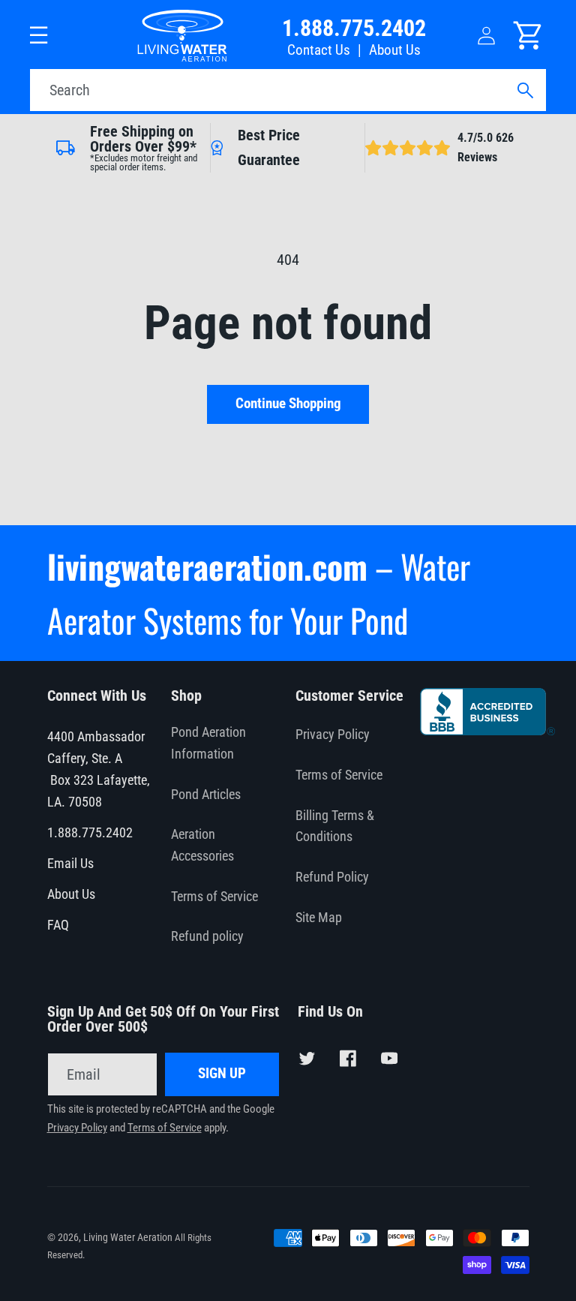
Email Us (70, 863)
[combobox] (288, 90)
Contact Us (318, 50)
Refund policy (207, 936)
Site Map (319, 917)
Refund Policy (332, 877)
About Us (395, 50)
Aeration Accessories (202, 845)
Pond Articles (206, 794)
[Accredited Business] (488, 730)
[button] (39, 35)
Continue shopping (288, 403)
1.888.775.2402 (354, 28)
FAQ (58, 925)
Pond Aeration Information (208, 743)
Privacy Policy (333, 734)
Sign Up (222, 1073)
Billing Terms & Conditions (335, 826)
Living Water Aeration (127, 1237)
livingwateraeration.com (207, 566)
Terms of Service (214, 896)
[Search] (524, 90)
